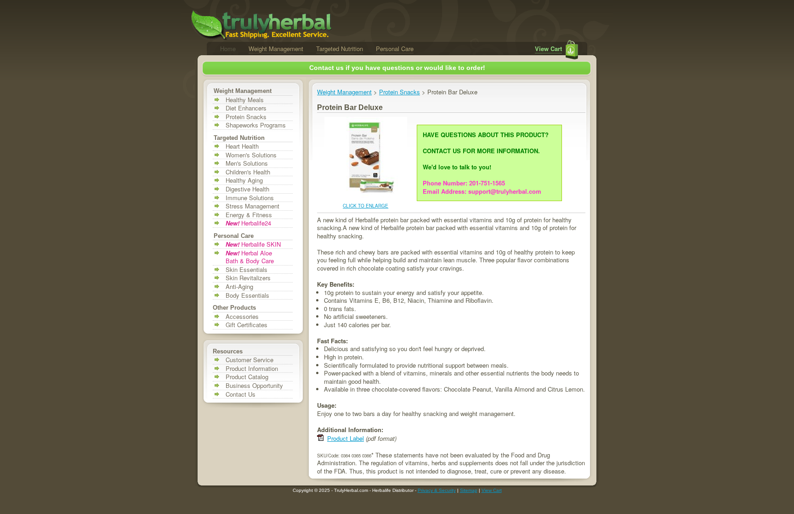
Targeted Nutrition (339, 48)
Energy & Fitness (249, 215)
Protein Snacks (246, 117)
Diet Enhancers (246, 108)
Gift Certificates (246, 325)
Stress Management (252, 206)
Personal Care (395, 48)
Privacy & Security (437, 490)
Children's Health (248, 172)
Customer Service (249, 360)
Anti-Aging (239, 287)
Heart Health (242, 146)
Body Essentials (247, 295)
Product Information (252, 368)
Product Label (345, 438)
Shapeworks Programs (256, 125)
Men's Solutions (247, 163)
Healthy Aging (244, 180)
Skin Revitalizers (248, 278)
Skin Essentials (246, 270)
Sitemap (468, 490)
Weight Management (276, 48)
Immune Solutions (250, 198)
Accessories (242, 316)
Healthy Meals (245, 100)
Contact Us (240, 394)
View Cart (548, 48)
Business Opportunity (254, 385)
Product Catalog (247, 377)
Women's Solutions (251, 155)
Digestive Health (247, 189)
